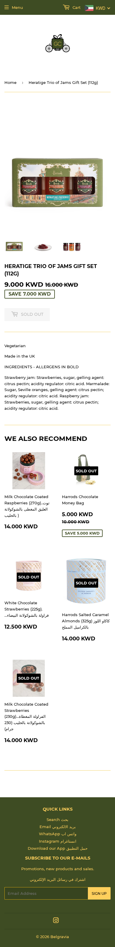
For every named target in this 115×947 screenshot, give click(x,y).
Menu (17, 7)
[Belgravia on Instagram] (56, 921)
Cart (75, 7)
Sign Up (99, 893)
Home (10, 82)
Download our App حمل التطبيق (58, 848)
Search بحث (57, 819)
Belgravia (59, 936)
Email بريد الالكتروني (58, 826)
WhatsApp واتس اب (57, 833)
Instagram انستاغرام (57, 841)
